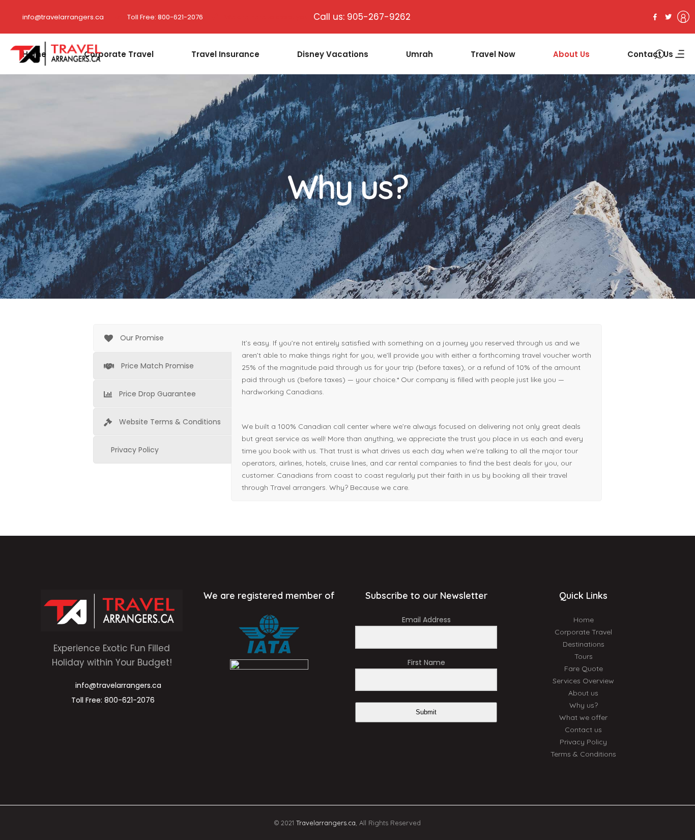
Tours (583, 656)
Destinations (583, 644)
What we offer (583, 717)
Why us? (583, 705)
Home (583, 619)
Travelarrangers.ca (326, 823)
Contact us (583, 729)
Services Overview (583, 680)
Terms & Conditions (583, 754)
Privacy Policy (583, 741)
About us (583, 693)
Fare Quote (583, 668)
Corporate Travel (583, 631)
